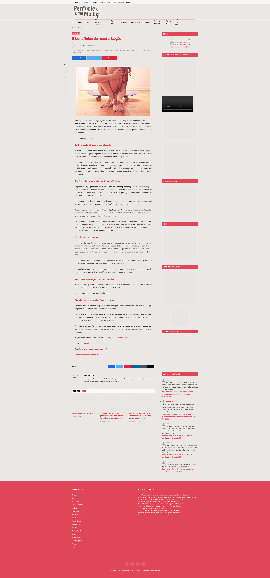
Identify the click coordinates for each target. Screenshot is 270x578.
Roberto (169, 401)
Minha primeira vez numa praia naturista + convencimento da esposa (161, 499)
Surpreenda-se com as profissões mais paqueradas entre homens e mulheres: (112, 415)
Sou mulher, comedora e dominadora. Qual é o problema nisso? (158, 501)
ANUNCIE (77, 2)
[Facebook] (64, 70)
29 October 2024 (176, 471)
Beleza (74, 495)
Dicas (88, 22)
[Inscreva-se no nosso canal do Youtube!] (180, 42)
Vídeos (147, 22)
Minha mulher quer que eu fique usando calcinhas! (154, 515)
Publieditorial (76, 531)
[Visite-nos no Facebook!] (180, 44)
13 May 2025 (176, 438)
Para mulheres (77, 521)
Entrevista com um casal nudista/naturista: (152, 508)
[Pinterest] (64, 86)
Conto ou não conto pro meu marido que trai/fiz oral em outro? (159, 510)
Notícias (123, 22)
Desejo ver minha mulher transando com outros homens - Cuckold (159, 506)
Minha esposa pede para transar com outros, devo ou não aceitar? (160, 513)
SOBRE (86, 2)
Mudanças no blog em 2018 (83, 413)
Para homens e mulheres (98, 22)
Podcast (75, 528)
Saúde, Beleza (157, 22)
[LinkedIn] (64, 81)
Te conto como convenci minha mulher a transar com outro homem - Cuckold (163, 495)
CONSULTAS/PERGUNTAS (101, 2)
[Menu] (73, 22)
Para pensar (113, 22)
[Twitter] (64, 76)
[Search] (197, 22)
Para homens (76, 514)
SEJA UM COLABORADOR (122, 2)
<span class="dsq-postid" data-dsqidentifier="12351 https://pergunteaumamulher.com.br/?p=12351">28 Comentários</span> (112, 50)
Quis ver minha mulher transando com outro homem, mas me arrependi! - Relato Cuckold (167, 497)
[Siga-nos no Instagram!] (180, 40)
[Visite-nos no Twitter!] (180, 47)
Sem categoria (77, 541)
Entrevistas (135, 22)
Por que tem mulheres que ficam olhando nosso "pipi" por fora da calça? (162, 504)
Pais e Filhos (168, 22)
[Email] (64, 92)
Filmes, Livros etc (178, 22)
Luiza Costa (81, 45)
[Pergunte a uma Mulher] (87, 11)
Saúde (74, 534)
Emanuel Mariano (119, 337)
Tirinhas (189, 22)
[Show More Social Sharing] (120, 58)
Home (79, 22)
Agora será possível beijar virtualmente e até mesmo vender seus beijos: (140, 415)
